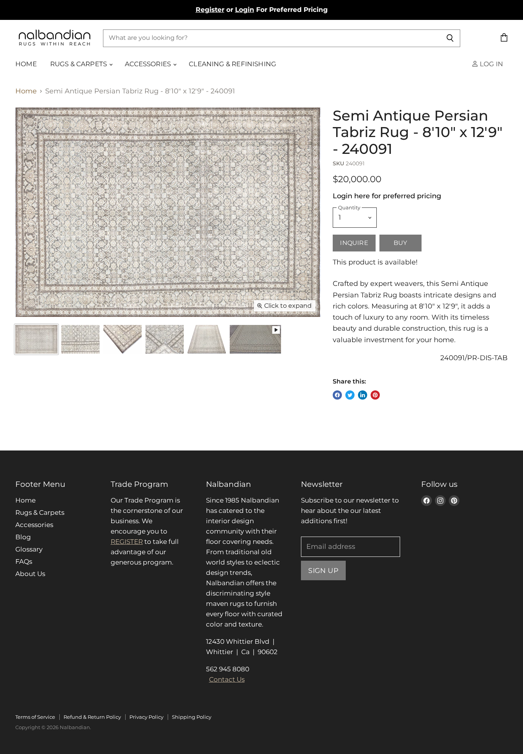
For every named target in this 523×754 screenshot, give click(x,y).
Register (210, 9)
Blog (23, 537)
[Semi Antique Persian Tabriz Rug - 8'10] (80, 339)
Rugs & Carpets (79, 64)
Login (244, 9)
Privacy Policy (146, 717)
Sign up (323, 570)
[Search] (450, 38)
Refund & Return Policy (92, 717)
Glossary (28, 549)
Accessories (148, 64)
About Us (30, 574)
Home (26, 64)
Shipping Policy (191, 717)
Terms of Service (35, 717)
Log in (490, 64)
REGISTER (127, 541)
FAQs (23, 561)
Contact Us (227, 679)
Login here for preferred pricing (387, 196)
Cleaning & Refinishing (232, 64)
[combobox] (271, 38)
